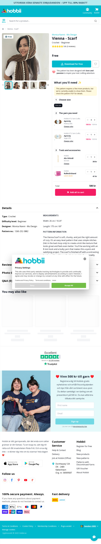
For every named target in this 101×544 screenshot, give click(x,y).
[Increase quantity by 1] (95, 120)
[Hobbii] (11, 11)
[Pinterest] (19, 480)
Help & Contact (59, 450)
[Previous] (4, 56)
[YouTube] (26, 480)
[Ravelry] (32, 480)
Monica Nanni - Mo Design (64, 34)
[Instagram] (5, 480)
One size (58, 105)
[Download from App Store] (12, 463)
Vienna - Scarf (12, 29)
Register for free (84, 446)
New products (82, 454)
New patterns (82, 458)
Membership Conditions (47, 526)
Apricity (67, 121)
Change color (68, 126)
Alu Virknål (68, 158)
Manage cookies (8, 529)
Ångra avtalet (66, 526)
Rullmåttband (70, 173)
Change (66, 164)
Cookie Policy (27, 526)
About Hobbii (82, 472)
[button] (97, 11)
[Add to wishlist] (95, 64)
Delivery (55, 454)
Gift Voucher (82, 468)
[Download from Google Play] (33, 463)
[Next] (46, 56)
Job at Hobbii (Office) (61, 458)
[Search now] (95, 21)
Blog (78, 450)
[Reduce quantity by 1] (88, 120)
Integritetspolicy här (80, 426)
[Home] (3, 29)
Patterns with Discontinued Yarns (85, 463)
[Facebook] (12, 480)
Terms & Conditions (10, 526)
